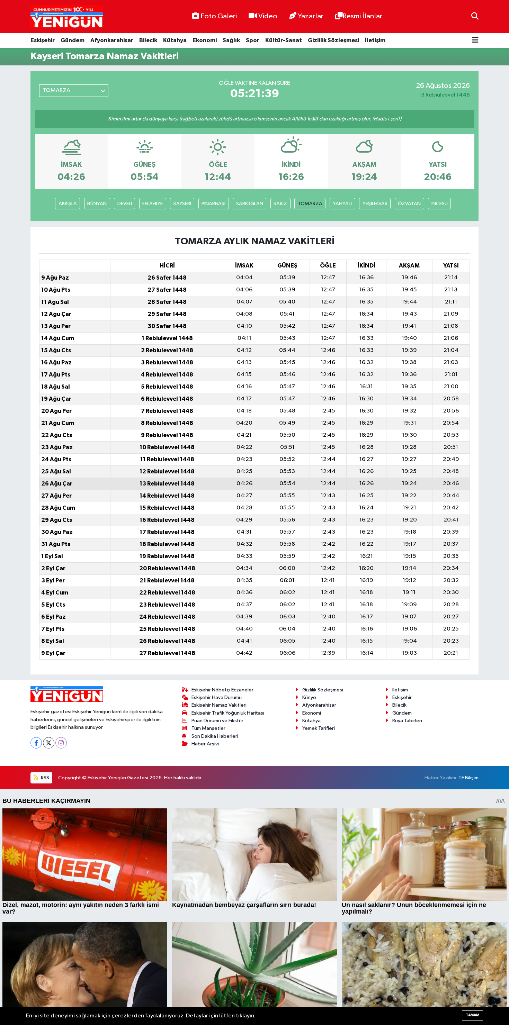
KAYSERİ (182, 203)
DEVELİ (124, 203)
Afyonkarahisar (111, 40)
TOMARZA (310, 203)
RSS (44, 777)
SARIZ (280, 203)
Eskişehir (42, 40)
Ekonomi (205, 40)
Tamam (472, 1015)
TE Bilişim (468, 777)
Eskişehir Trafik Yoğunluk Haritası (227, 713)
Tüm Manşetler (208, 728)
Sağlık (231, 40)
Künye (309, 697)
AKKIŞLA (68, 203)
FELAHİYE (152, 203)
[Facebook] (36, 743)
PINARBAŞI (213, 203)
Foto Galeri (218, 16)
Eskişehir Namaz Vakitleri (219, 705)
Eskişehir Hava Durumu (216, 697)
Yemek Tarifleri (318, 728)
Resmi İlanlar (362, 16)
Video (267, 16)
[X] (48, 743)
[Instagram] (61, 743)
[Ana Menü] (475, 40)
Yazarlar (310, 16)
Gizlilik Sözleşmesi (333, 40)
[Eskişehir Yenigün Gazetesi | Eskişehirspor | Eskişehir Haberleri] (66, 16)
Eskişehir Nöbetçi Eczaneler (222, 689)
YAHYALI (342, 203)
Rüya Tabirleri (407, 720)
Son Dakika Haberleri (214, 736)
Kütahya (175, 40)
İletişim (375, 40)
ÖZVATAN (409, 203)
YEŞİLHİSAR (375, 203)
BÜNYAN (97, 203)
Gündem (72, 40)
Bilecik (148, 40)
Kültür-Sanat (283, 40)
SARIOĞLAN (249, 203)
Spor (252, 40)
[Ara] (475, 16)
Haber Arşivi (205, 743)
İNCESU (439, 203)
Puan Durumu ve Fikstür (217, 720)
